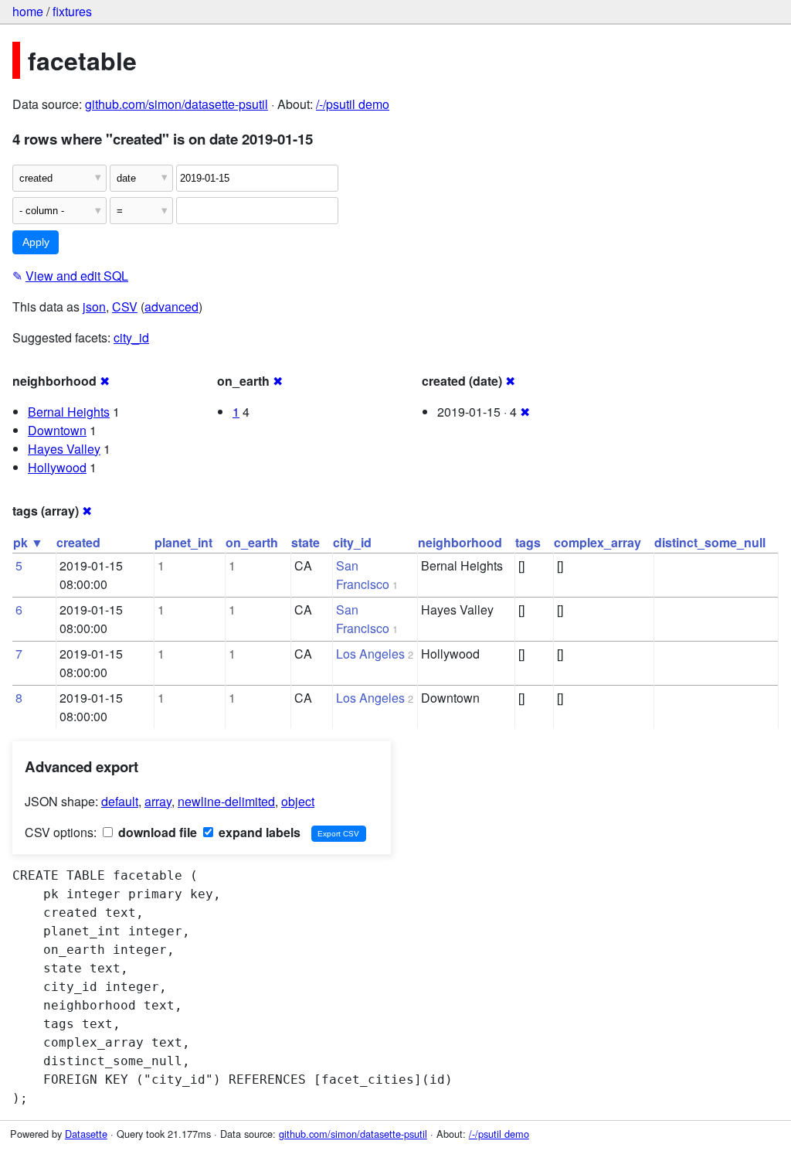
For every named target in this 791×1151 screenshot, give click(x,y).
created (78, 542)
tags (528, 542)
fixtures (72, 11)
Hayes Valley (64, 449)
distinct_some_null (710, 542)
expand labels (258, 832)
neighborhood (460, 542)
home (27, 11)
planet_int (183, 542)
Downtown (57, 430)
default (119, 801)
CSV (124, 306)
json (94, 306)
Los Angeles (370, 653)
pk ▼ (28, 542)
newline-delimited (226, 801)
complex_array (597, 542)
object (297, 801)
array (157, 801)
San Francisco (362, 575)
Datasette (86, 1133)
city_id (131, 337)
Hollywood (57, 467)
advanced (171, 306)
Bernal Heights (69, 412)
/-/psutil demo (352, 104)
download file (156, 832)
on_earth (252, 542)
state (305, 542)
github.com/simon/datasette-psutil (176, 104)
